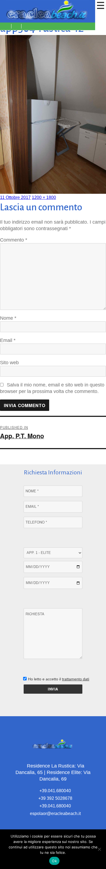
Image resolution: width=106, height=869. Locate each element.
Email (7, 340)
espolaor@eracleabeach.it (55, 813)
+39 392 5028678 (54, 798)
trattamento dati (75, 679)
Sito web (9, 362)
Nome (8, 318)
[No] (99, 849)
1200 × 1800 (44, 197)
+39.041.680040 (54, 790)
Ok (54, 861)
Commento (13, 240)
